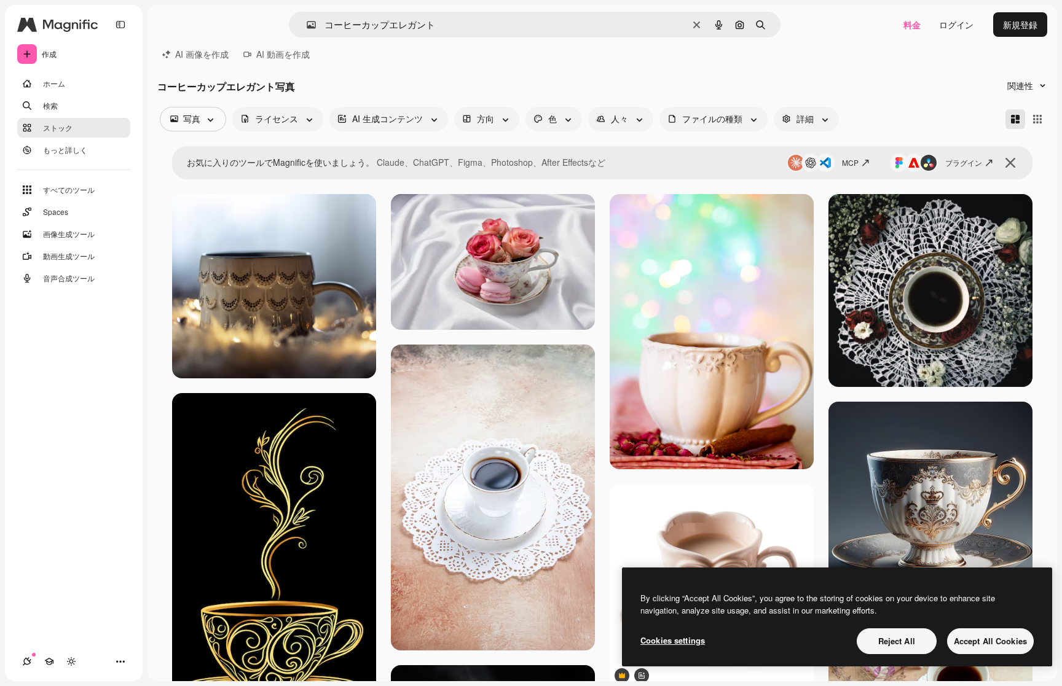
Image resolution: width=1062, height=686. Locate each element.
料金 (912, 24)
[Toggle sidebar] (120, 24)
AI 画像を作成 (202, 54)
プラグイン (963, 162)
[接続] (27, 661)
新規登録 (1020, 24)
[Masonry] (1015, 119)
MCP (850, 162)
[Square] (1037, 119)
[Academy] (49, 661)
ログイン (956, 24)
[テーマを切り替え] (71, 661)
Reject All (896, 641)
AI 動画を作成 (283, 54)
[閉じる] (1010, 162)
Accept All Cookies (990, 641)
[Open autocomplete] (306, 24)
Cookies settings (672, 640)
